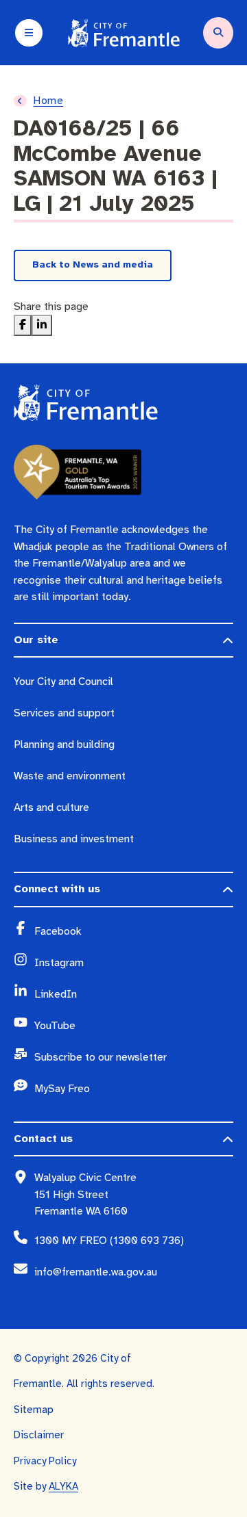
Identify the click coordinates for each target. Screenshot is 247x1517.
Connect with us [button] (57, 889)
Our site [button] (36, 640)
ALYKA (63, 1486)
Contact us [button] (43, 1138)
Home (48, 100)
